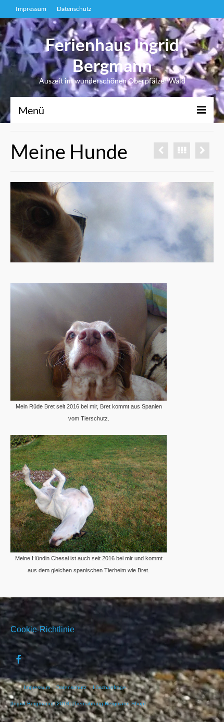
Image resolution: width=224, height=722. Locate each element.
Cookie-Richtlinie (42, 629)
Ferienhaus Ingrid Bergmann (112, 55)
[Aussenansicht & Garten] (161, 150)
